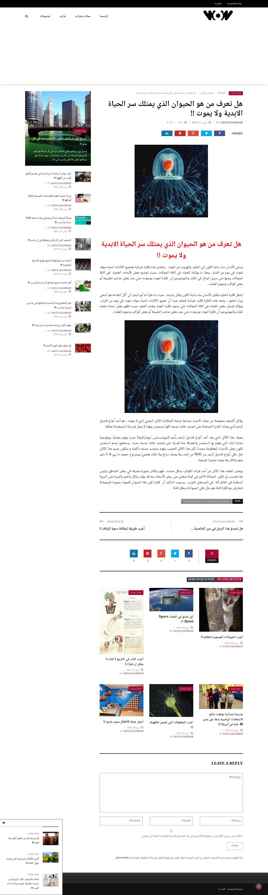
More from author (201, 579)
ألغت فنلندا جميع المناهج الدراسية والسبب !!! (49, 282)
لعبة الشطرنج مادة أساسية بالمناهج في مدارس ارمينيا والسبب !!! (48, 305)
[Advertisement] (134, 54)
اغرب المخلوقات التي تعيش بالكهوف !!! (171, 725)
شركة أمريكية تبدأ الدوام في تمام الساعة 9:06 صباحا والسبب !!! (48, 220)
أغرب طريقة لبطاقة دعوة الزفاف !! (122, 529)
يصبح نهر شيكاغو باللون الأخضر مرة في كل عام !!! (59, 141)
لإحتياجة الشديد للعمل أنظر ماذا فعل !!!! (23, 840)
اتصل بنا (218, 3)
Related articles (229, 579)
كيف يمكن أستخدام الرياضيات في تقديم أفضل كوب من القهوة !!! (48, 175)
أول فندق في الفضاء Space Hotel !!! (176, 619)
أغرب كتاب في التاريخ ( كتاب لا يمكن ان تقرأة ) (124, 662)
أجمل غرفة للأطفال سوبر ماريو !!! (123, 722)
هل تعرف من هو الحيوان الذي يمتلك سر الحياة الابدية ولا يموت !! (206, 501)
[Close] (3, 823)
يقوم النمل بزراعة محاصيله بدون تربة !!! (51, 325)
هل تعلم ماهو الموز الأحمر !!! (57, 345)
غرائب (62, 16)
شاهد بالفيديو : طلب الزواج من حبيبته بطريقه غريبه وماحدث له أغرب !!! (23, 883)
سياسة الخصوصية (234, 3)
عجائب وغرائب (82, 16)
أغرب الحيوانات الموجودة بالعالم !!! (222, 637)
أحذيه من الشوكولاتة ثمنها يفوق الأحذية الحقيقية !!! (51, 262)
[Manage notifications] (259, 886)
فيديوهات (45, 16)
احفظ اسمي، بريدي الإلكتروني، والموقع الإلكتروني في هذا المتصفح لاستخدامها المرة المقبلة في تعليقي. (192, 836)
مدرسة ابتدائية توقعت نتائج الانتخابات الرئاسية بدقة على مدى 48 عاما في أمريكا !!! (223, 719)
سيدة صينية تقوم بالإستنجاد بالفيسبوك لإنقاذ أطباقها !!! (49, 198)
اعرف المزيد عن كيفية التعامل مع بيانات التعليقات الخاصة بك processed (150, 858)
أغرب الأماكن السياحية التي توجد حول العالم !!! (22, 861)
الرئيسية (104, 16)
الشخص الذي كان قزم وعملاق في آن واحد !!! (49, 240)
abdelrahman (231, 123)
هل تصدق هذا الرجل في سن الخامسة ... (217, 529)
